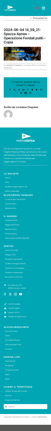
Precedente (40, 18)
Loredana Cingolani (14, 65)
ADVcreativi (42, 417)
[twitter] (10, 294)
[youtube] (20, 294)
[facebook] (5, 294)
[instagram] (15, 294)
